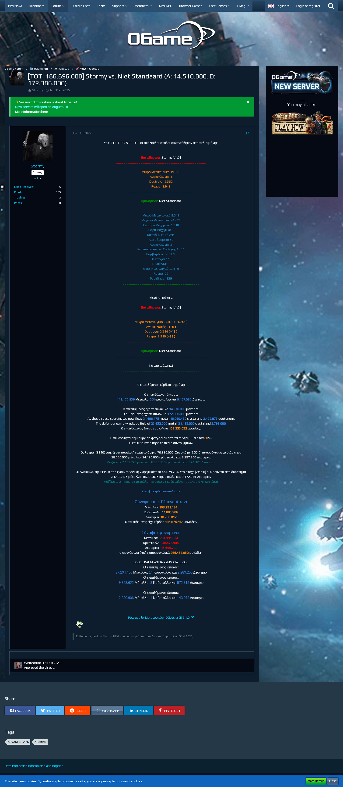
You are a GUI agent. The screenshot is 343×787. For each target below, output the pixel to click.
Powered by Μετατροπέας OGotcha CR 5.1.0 (159, 617)
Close (332, 781)
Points (18, 192)
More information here (31, 111)
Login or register (308, 6)
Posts (18, 203)
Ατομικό (40, 742)
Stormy (37, 90)
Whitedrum (32, 663)
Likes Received (23, 186)
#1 (247, 133)
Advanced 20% (18, 742)
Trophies (20, 197)
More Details (316, 781)
